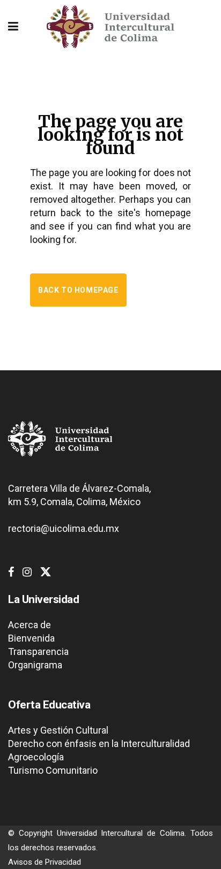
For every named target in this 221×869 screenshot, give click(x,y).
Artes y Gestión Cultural (58, 730)
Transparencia (38, 651)
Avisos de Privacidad (44, 862)
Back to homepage (78, 290)
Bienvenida (31, 638)
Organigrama (35, 664)
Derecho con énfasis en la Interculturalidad (99, 743)
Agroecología (36, 757)
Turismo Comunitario (53, 770)
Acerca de (29, 624)
